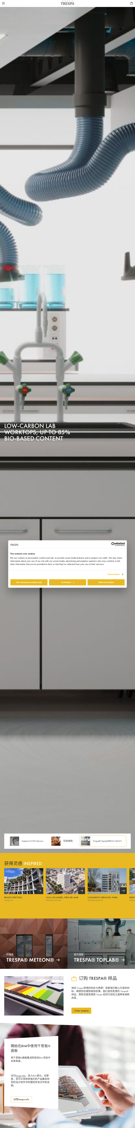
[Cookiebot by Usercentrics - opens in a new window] (113, 544)
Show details (114, 574)
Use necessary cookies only (29, 582)
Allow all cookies (106, 582)
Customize (66, 582)
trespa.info (21, 1075)
